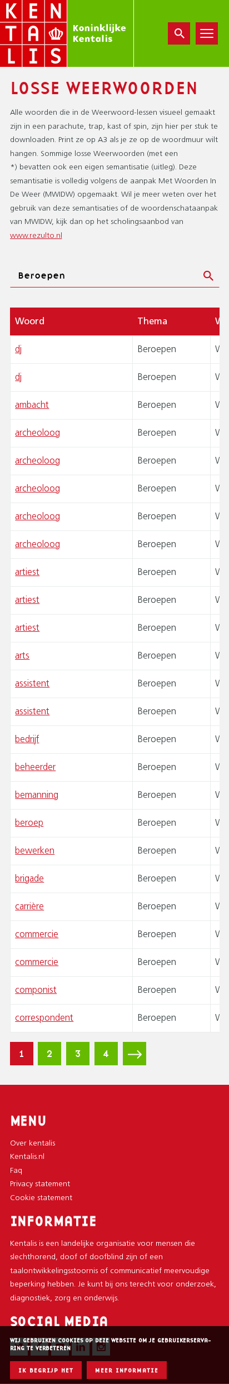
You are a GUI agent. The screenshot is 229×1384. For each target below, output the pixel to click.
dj (18, 349)
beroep (29, 823)
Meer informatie (126, 1370)
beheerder (35, 767)
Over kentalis (32, 1143)
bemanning (36, 795)
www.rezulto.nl (36, 236)
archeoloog (37, 433)
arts (22, 656)
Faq (16, 1171)
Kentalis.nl (27, 1157)
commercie (36, 934)
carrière (29, 907)
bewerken (34, 851)
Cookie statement (41, 1198)
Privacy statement (40, 1184)
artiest (27, 572)
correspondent (44, 1018)
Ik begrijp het (45, 1370)
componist (36, 990)
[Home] (67, 33)
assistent (32, 684)
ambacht (32, 405)
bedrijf (27, 739)
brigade (29, 879)
